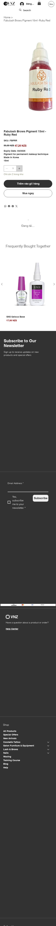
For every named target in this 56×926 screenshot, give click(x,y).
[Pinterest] (12, 206)
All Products (9, 731)
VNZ (14, 617)
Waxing (7, 756)
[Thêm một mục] (19, 168)
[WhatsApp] (5, 206)
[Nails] (48, 753)
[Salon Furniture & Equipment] (48, 746)
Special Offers (10, 734)
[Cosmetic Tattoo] (48, 742)
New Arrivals (9, 738)
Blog (5, 764)
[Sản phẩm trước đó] (2, 284)
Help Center (12, 629)
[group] (28, 290)
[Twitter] (16, 206)
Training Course (11, 760)
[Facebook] (9, 206)
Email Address (15, 483)
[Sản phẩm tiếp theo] (54, 284)
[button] (39, 3)
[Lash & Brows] (48, 749)
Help (5, 767)
